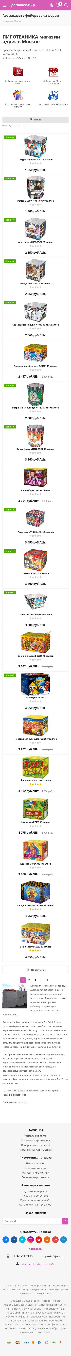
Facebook (14, 1239)
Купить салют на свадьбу (35, 1200)
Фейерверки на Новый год (35, 1204)
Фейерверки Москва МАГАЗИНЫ (53, 82)
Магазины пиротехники (35, 1140)
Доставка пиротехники (35, 1177)
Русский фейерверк (35, 1191)
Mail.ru (63, 1239)
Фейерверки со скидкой (35, 1145)
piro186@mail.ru (54, 1256)
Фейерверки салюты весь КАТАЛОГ (17, 106)
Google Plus (55, 1239)
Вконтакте (5, 1239)
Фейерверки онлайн (35, 1185)
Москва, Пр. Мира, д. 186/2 (37, 1264)
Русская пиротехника (35, 1195)
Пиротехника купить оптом (35, 1149)
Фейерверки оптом (35, 1135)
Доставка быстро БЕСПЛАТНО (53, 104)
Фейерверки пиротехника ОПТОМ (18, 82)
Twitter (22, 1239)
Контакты (35, 1249)
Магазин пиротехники (35, 1172)
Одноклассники (47, 1239)
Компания (35, 1130)
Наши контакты (35, 1163)
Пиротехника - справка (35, 1157)
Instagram (30, 1239)
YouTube (39, 1239)
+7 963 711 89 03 (22, 1256)
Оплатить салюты (35, 1168)
